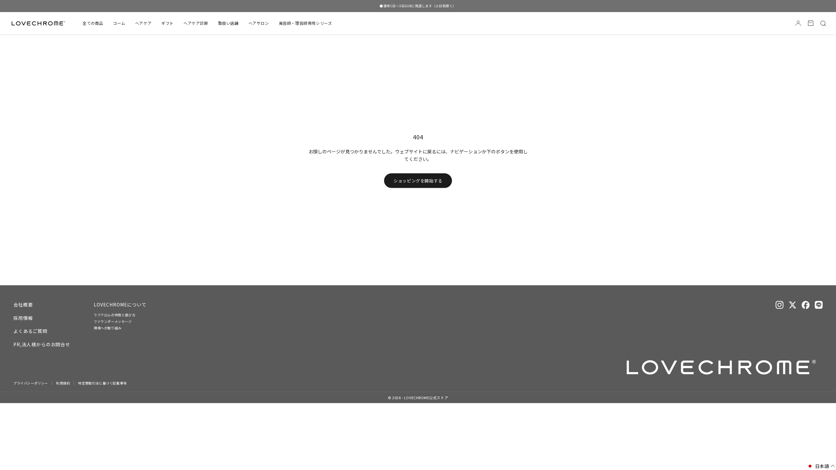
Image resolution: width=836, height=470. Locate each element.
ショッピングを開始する (418, 181)
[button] (821, 466)
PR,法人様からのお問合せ (41, 344)
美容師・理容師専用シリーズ (305, 23)
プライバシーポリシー (30, 383)
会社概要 (23, 304)
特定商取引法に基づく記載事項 (102, 383)
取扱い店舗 (228, 23)
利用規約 (63, 383)
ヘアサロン (259, 23)
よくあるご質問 (30, 331)
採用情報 (23, 318)
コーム (119, 23)
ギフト (167, 23)
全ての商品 (93, 23)
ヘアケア (143, 23)
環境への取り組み (107, 327)
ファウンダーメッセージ (113, 321)
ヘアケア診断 (196, 23)
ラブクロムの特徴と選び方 (114, 314)
